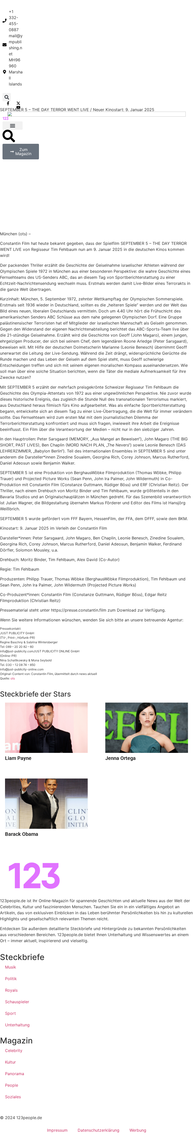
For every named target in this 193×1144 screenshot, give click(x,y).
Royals (11, 990)
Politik (11, 978)
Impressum (57, 1130)
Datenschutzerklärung (98, 1130)
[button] (7, 97)
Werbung (137, 1130)
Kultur (10, 1062)
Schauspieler (17, 1001)
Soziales (13, 1096)
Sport (10, 1013)
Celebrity (13, 1050)
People (11, 1085)
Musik (10, 967)
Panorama (14, 1073)
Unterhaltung (17, 1024)
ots (13, 678)
